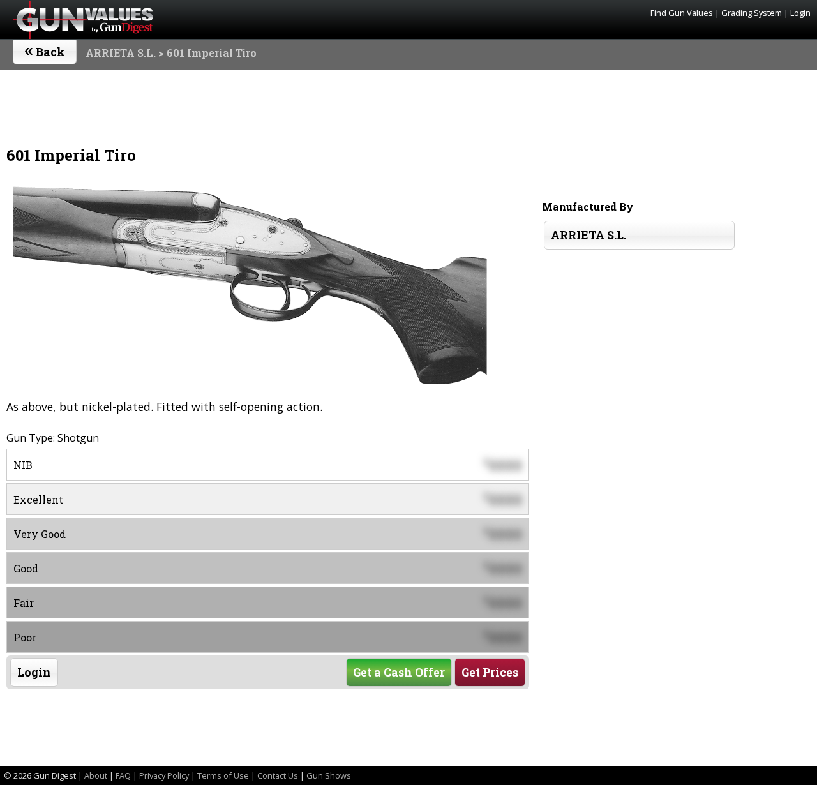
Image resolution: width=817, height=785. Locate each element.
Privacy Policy (164, 775)
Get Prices (489, 672)
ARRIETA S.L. (121, 52)
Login (800, 13)
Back (45, 49)
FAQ (123, 775)
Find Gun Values (681, 13)
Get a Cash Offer (399, 672)
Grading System (751, 13)
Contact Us (277, 775)
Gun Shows (328, 775)
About (95, 775)
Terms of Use (223, 775)
